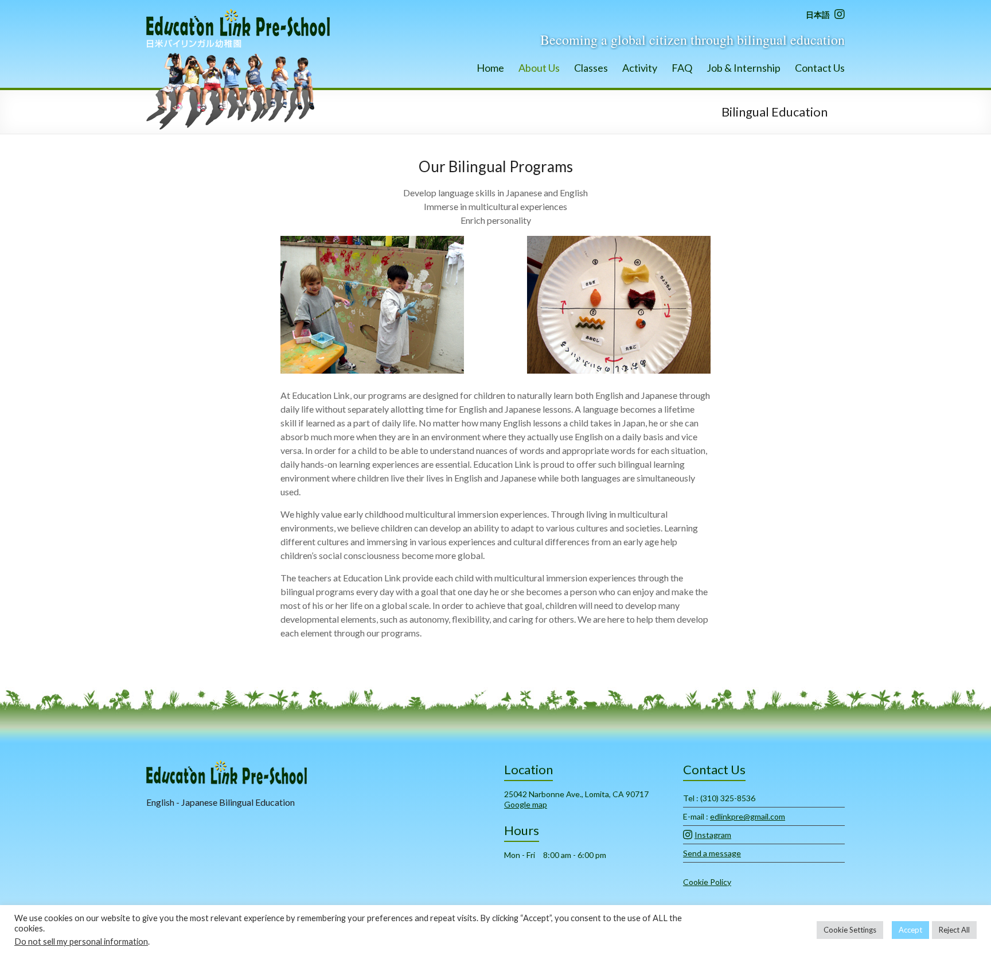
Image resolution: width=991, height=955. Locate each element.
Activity (639, 67)
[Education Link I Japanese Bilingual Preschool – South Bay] (238, 14)
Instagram (713, 835)
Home (490, 67)
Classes (591, 67)
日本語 (818, 15)
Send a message (712, 853)
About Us (539, 67)
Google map (525, 804)
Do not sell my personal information (81, 941)
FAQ (682, 67)
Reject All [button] (954, 929)
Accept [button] (910, 929)
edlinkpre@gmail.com (747, 816)
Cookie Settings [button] (850, 929)
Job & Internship (744, 67)
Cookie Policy (707, 882)
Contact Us (820, 67)
